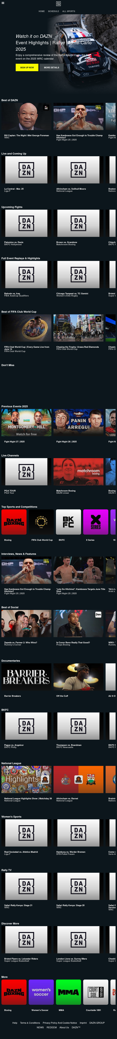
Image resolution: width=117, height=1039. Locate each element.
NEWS (40, 1027)
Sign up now (27, 67)
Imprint (83, 1022)
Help (14, 1022)
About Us (64, 1027)
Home (42, 11)
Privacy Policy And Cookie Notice (60, 1022)
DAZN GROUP (97, 1022)
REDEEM (52, 1027)
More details (51, 67)
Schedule (53, 11)
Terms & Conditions (30, 1022)
